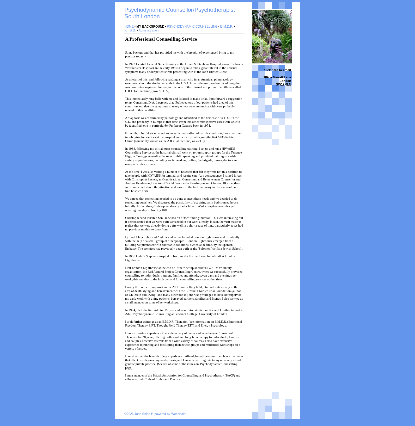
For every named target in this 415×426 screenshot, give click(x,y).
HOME (129, 26)
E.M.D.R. (226, 26)
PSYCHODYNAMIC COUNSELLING (192, 26)
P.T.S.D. (130, 30)
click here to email (277, 70)
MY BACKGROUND (150, 26)
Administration (149, 30)
